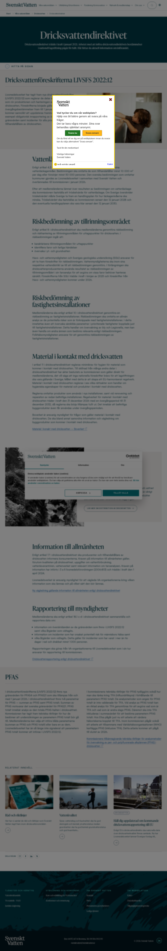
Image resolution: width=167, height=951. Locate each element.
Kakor (110, 164)
